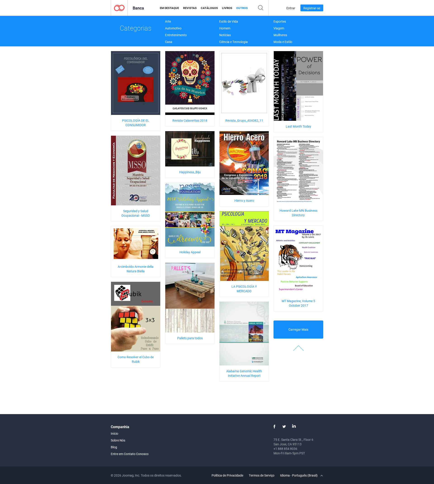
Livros (227, 8)
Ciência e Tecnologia (233, 42)
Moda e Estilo (283, 42)
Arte (168, 21)
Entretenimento (176, 35)
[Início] (119, 7)
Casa (168, 42)
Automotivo (173, 28)
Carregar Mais (298, 329)
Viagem (279, 28)
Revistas (190, 8)
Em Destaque (169, 8)
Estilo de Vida (228, 21)
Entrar (290, 8)
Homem (224, 28)
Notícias (225, 35)
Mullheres (280, 35)
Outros (242, 8)
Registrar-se (311, 8)
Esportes (280, 21)
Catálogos (209, 8)
